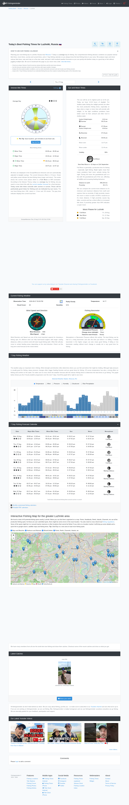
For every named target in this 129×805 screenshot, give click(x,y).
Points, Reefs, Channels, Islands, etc (67, 530)
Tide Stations (31, 781)
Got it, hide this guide (111, 75)
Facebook (63, 778)
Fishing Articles (31, 788)
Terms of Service (110, 783)
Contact (107, 778)
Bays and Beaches (18, 530)
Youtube (62, 783)
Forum (94, 3)
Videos (86, 3)
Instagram (62, 781)
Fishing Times (67, 3)
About (107, 781)
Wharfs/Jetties (48, 530)
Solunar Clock (78, 783)
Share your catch (65, 698)
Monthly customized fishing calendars (24, 505)
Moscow (26, 8)
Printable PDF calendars (20, 507)
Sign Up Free (36, 142)
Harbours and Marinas (34, 530)
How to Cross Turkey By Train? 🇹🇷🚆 (96, 743)
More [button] (101, 3)
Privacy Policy (109, 785)
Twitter (62, 785)
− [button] (13, 538)
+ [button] (13, 535)
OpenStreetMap (108, 582)
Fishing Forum (31, 783)
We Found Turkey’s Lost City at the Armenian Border (64, 743)
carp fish (64, 659)
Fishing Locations (32, 778)
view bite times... (66, 61)
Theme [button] (117, 3)
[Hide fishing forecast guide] (117, 51)
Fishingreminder (13, 3)
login (16, 761)
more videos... (113, 749)
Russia (20, 8)
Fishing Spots (12, 8)
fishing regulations (108, 522)
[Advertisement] (64, 25)
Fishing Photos (31, 785)
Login (110, 3)
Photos (77, 3)
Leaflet (100, 582)
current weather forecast (40, 184)
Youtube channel (96, 706)
